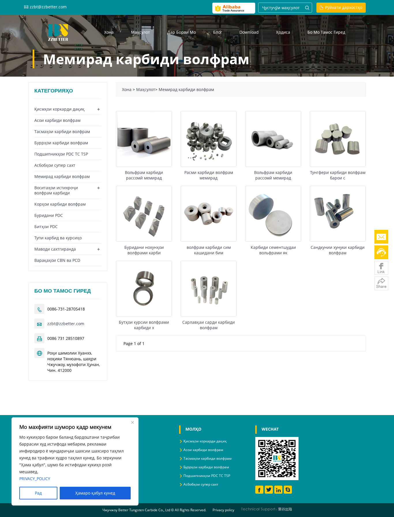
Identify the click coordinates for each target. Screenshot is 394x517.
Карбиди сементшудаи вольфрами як (273, 250)
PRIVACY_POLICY (34, 478)
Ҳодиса (283, 32)
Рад (38, 493)
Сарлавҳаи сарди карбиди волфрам (208, 324)
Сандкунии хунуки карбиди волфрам (338, 250)
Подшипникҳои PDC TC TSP (61, 154)
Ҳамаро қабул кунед (95, 493)
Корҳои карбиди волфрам (60, 204)
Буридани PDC (48, 215)
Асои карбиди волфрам (57, 120)
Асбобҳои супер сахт (54, 165)
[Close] (132, 422)
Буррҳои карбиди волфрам (61, 142)
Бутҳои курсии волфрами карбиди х (144, 324)
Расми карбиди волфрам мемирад (208, 175)
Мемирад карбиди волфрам (186, 89)
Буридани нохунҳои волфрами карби (144, 250)
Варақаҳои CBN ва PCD (57, 260)
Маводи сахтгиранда (55, 249)
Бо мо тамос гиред (326, 32)
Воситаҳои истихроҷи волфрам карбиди (56, 190)
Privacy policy (223, 509)
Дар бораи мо (181, 32)
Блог (217, 32)
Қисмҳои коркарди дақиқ (59, 109)
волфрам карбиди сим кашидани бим (209, 250)
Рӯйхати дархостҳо (343, 7)
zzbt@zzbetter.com (48, 7)
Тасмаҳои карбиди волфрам (62, 131)
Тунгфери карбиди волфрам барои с (337, 175)
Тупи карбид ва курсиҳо (58, 237)
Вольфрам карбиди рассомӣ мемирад (144, 175)
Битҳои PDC (46, 226)
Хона (109, 32)
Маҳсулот (140, 32)
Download (249, 32)
